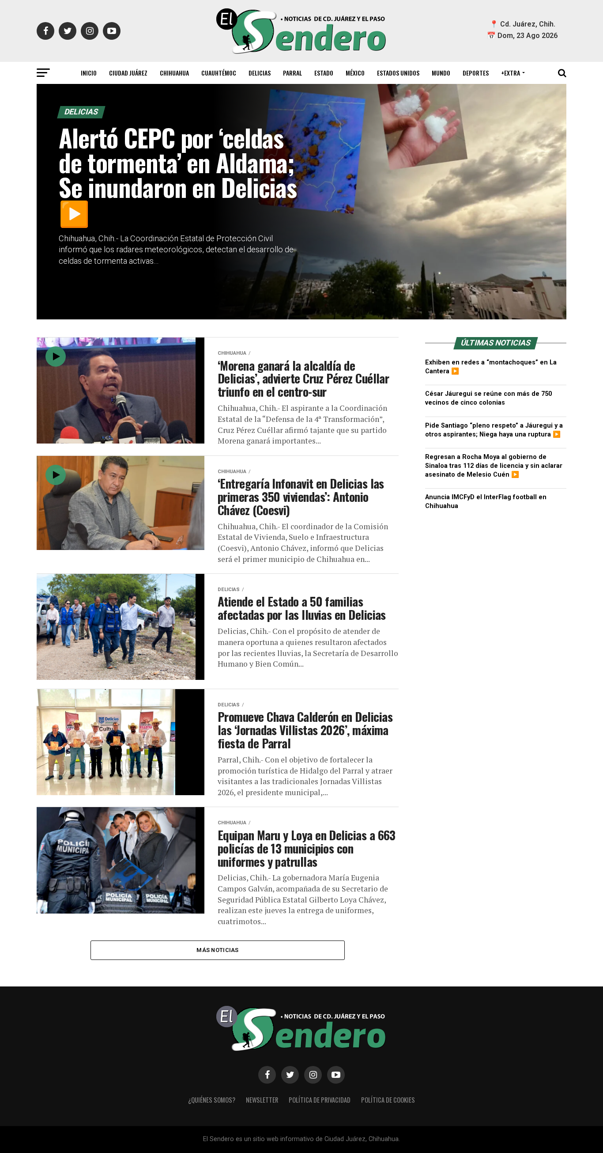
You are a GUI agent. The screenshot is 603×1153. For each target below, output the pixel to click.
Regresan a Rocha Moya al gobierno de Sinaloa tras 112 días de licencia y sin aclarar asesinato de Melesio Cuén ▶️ (493, 465)
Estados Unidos (398, 72)
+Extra (510, 72)
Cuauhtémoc (218, 72)
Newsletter (262, 1099)
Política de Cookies (388, 1099)
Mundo (441, 72)
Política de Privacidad (319, 1099)
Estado (323, 72)
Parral (292, 72)
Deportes (476, 72)
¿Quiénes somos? (211, 1099)
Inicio (89, 72)
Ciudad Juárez (128, 72)
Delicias (260, 72)
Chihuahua (174, 72)
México (355, 72)
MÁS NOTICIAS (217, 950)
